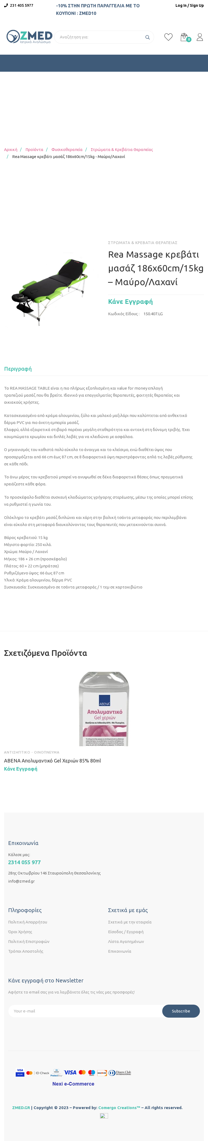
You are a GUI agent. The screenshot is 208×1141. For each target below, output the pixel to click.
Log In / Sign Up (190, 5)
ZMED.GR (21, 1107)
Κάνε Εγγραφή (130, 301)
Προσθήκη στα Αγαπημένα (28, 737)
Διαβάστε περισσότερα (13, 737)
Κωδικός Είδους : (123, 313)
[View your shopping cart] (184, 37)
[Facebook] (10, 894)
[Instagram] (21, 894)
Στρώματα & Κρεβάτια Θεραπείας (122, 149)
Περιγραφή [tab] (18, 369)
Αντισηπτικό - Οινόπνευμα (32, 752)
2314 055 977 (24, 862)
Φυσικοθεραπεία (67, 149)
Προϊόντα (34, 149)
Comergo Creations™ (119, 1107)
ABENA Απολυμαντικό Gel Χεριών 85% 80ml (52, 760)
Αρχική (10, 149)
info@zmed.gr (21, 881)
